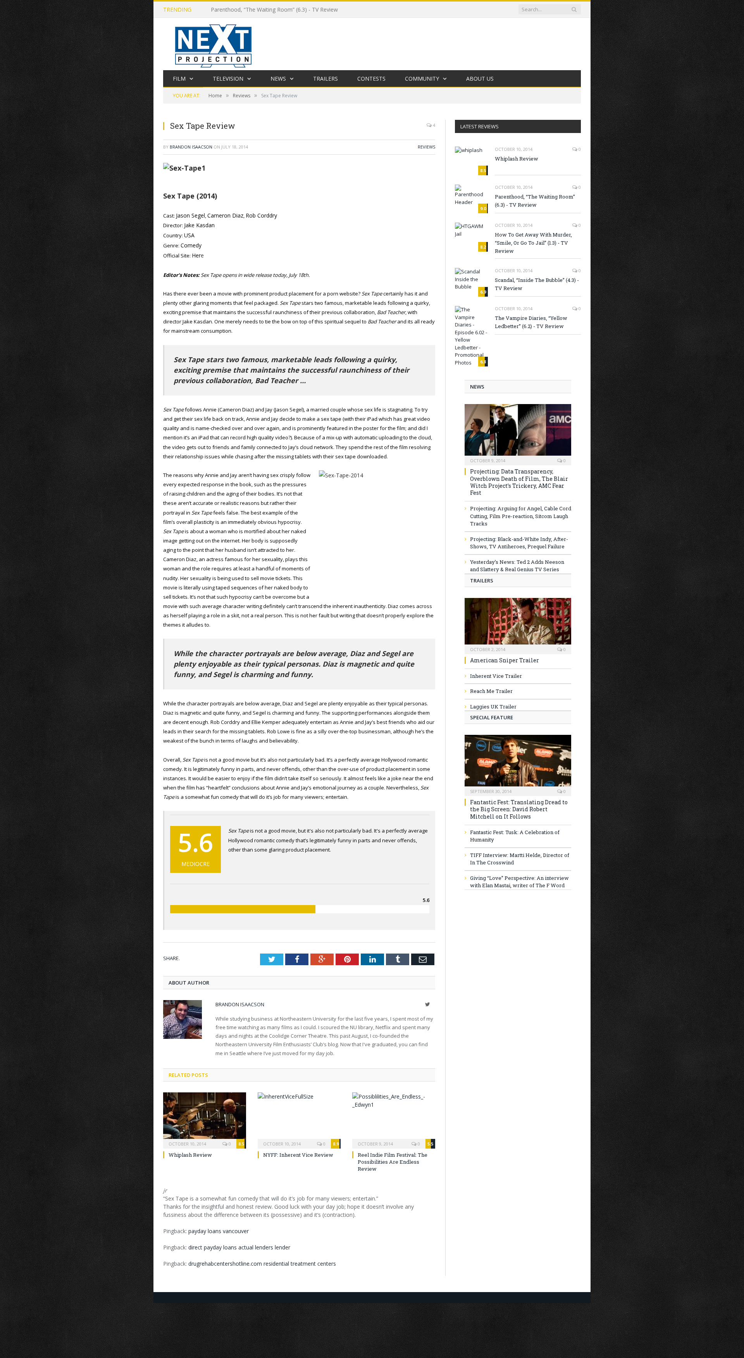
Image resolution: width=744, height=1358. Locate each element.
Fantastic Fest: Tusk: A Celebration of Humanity (515, 836)
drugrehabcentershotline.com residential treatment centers (262, 1259)
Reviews (426, 147)
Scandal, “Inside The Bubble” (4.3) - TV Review (537, 284)
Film (179, 78)
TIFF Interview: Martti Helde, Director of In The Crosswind (519, 859)
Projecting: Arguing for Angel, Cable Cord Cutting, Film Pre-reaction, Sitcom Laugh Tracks (520, 516)
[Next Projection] (213, 44)
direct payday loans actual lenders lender (239, 1243)
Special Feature (491, 717)
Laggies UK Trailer (493, 706)
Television (228, 78)
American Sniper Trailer (504, 660)
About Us (480, 78)
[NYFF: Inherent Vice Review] (299, 1116)
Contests (371, 78)
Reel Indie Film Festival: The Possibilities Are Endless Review (392, 1158)
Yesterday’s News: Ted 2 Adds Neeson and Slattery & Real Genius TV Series (517, 565)
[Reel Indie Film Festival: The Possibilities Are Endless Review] (393, 1116)
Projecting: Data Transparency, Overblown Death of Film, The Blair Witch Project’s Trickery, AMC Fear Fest (519, 482)
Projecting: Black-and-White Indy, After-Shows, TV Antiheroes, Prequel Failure (519, 543)
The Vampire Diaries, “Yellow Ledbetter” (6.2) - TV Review (531, 322)
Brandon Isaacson (191, 147)
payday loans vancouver (218, 1227)
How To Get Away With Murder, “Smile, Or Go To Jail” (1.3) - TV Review (533, 242)
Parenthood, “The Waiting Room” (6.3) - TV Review (274, 9)
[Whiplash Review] (204, 1116)
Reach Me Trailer (491, 691)
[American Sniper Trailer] (518, 623)
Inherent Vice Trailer (496, 675)
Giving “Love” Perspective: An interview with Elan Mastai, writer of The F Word (519, 881)
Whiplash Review (190, 1151)
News (278, 78)
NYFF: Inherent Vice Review (298, 1151)
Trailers (325, 78)
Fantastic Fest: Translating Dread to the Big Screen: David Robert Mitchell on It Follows (519, 809)
